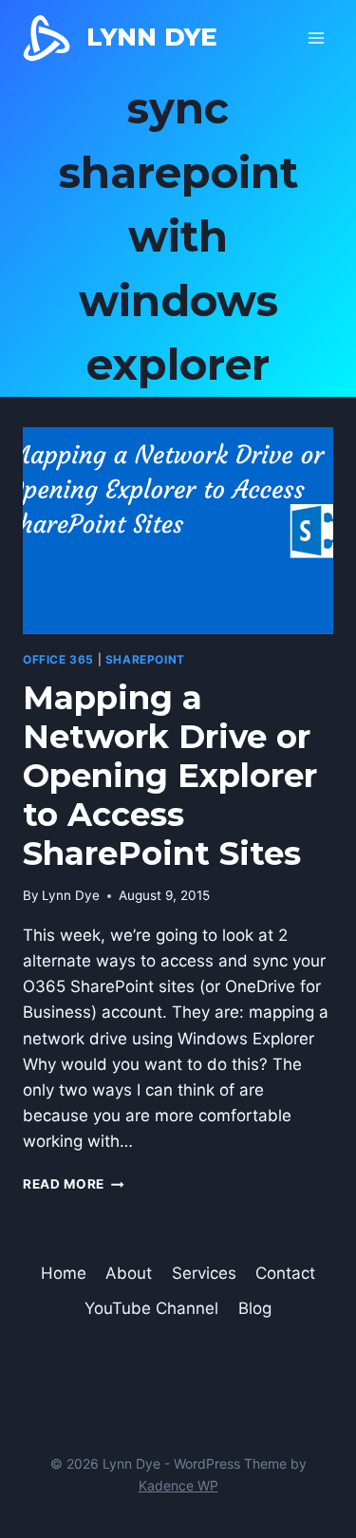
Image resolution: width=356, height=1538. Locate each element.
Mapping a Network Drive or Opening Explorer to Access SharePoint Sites (170, 775)
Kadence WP (178, 1485)
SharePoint (145, 659)
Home (63, 1273)
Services (204, 1273)
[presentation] (178, 530)
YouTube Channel (151, 1308)
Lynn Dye (71, 895)
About (128, 1273)
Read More (73, 1183)
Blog (255, 1308)
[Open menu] (315, 37)
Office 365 (58, 659)
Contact (285, 1273)
